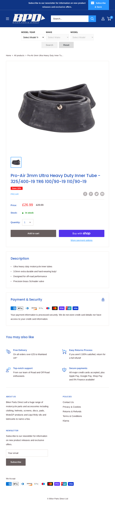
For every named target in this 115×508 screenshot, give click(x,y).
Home (8, 55)
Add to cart (33, 233)
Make (49, 32)
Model (74, 32)
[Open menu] (7, 19)
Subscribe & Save (100, 5)
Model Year (28, 32)
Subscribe (15, 462)
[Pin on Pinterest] (91, 194)
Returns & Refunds (72, 411)
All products (19, 55)
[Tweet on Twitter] (96, 194)
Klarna (66, 420)
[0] (109, 18)
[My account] (103, 18)
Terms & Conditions (72, 416)
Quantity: (15, 222)
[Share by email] (102, 194)
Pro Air (15, 194)
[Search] (92, 18)
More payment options (82, 240)
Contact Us (68, 402)
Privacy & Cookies (72, 407)
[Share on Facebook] (85, 194)
